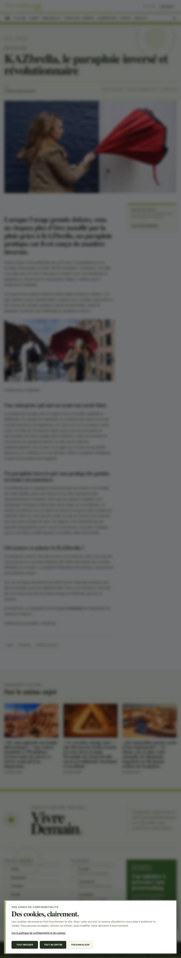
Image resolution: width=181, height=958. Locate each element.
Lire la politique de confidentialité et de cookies (38, 933)
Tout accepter (53, 944)
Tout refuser (24, 944)
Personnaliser (80, 944)
